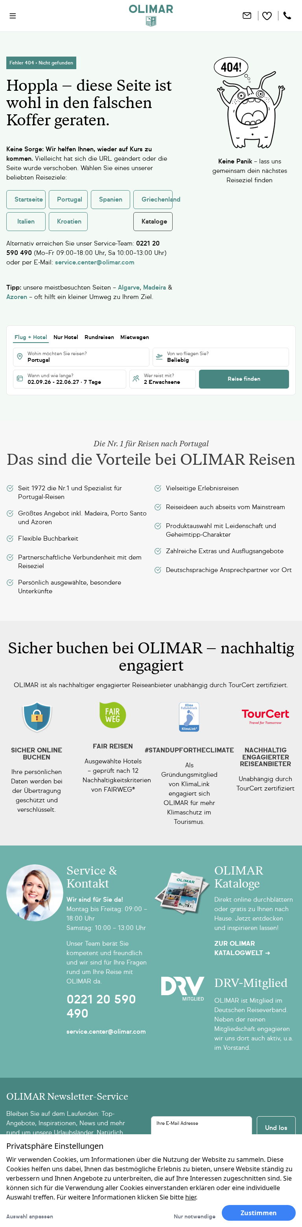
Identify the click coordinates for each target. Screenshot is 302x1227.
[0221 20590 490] (288, 15)
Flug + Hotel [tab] (31, 337)
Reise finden (244, 379)
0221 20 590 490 (101, 1006)
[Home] (151, 16)
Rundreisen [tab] (99, 337)
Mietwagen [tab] (134, 337)
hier (190, 1197)
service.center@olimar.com (106, 1031)
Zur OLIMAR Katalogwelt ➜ (242, 948)
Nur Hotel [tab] (65, 337)
